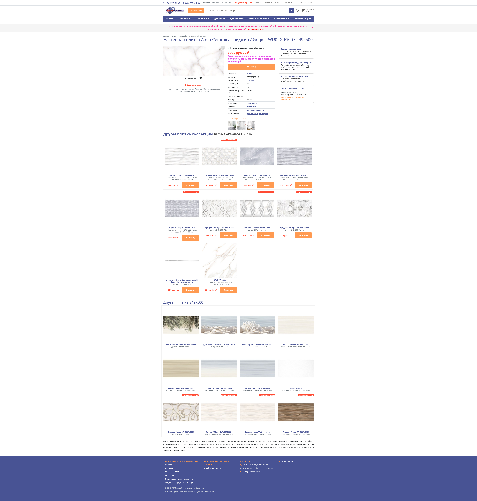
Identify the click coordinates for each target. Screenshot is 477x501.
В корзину (251, 67)
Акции (258, 3)
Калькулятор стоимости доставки (292, 98)
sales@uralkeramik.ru (252, 472)
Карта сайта (286, 461)
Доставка (268, 3)
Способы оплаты (172, 472)
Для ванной (203, 18)
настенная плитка (255, 110)
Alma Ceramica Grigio (233, 134)
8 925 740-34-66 (191, 2)
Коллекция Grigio (237, 118)
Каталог (198, 10)
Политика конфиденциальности (179, 479)
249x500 (250, 80)
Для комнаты (237, 18)
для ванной (252, 113)
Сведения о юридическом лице (179, 482)
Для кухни (219, 18)
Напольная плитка (259, 18)
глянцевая (252, 103)
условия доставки (256, 29)
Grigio (249, 73)
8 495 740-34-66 (171, 2)
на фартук (263, 113)
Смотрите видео (195, 85)
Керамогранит (281, 18)
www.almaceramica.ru (212, 468)
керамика (251, 107)
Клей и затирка (303, 18)
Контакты (289, 3)
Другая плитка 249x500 (183, 302)
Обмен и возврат (304, 3)
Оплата (278, 3)
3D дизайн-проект (243, 3)
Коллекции (185, 18)
